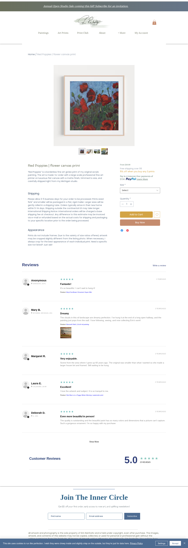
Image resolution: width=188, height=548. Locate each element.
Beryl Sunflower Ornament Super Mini (79, 292)
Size (123, 185)
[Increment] (131, 204)
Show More (94, 442)
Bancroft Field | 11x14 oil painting (77, 324)
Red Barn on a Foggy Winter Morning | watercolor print (84, 395)
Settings (161, 543)
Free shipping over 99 (131, 168)
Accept (175, 543)
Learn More (142, 179)
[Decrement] (122, 204)
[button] (154, 22)
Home (31, 54)
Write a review (159, 265)
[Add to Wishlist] (157, 214)
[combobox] (140, 190)
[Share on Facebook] (122, 230)
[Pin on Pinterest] (127, 230)
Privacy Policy (136, 543)
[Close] (184, 543)
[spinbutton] (126, 204)
